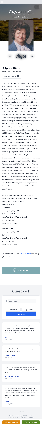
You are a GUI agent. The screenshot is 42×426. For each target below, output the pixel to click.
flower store (18, 257)
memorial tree (26, 253)
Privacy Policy (15, 417)
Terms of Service (26, 417)
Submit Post (21, 314)
